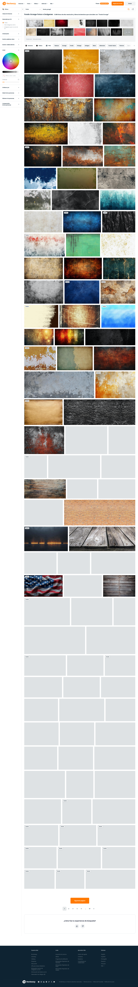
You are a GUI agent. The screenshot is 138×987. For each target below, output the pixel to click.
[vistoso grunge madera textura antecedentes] (69, 337)
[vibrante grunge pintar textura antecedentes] (119, 133)
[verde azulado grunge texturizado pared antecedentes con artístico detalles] (117, 200)
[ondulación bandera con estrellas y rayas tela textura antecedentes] (43, 586)
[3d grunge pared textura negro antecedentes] (41, 835)
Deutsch (103, 961)
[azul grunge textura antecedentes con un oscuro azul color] (82, 221)
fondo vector (112, 45)
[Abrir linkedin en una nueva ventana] (43, 981)
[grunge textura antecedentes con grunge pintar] (40, 857)
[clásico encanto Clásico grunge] (79, 784)
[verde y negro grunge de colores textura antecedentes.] (83, 245)
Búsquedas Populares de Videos (62, 969)
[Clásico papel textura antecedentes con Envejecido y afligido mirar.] (115, 733)
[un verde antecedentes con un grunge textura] (76, 178)
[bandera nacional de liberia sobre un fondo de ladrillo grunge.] (40, 563)
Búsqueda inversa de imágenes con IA (37, 969)
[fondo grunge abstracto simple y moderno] (41, 316)
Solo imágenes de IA (9, 25)
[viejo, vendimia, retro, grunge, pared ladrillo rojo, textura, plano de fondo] (99, 512)
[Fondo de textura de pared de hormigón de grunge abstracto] (86, 440)
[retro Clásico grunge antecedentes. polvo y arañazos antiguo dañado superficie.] (81, 687)
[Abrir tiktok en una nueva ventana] (49, 981)
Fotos (28, 3)
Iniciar (130, 3)
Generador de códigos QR (38, 974)
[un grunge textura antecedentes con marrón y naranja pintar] (118, 292)
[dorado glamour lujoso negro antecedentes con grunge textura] (39, 879)
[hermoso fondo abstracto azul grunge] (117, 61)
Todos (5, 22)
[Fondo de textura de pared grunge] (44, 245)
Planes (97, 3)
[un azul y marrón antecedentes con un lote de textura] (119, 268)
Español (103, 956)
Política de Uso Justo (109, 981)
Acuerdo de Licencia (61, 954)
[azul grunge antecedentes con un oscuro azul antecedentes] (82, 292)
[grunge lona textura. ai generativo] (115, 784)
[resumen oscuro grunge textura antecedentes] (44, 440)
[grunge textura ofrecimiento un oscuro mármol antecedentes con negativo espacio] (75, 200)
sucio (129, 45)
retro (94, 45)
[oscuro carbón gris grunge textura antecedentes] (124, 611)
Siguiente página (79, 901)
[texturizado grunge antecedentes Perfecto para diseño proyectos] (83, 586)
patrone (122, 45)
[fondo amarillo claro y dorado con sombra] (54, 640)
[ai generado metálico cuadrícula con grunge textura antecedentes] (42, 156)
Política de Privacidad (98, 981)
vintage (79, 45)
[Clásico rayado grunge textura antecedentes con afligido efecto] (80, 316)
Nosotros (80, 959)
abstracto (102, 45)
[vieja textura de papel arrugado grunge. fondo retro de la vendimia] (43, 512)
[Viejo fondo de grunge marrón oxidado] (118, 857)
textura (57, 45)
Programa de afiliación (62, 959)
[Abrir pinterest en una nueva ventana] (46, 981)
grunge (64, 45)
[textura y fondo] (122, 440)
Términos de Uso (88, 981)
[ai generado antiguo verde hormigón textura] (41, 710)
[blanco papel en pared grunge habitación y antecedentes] (35, 466)
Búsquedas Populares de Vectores (62, 962)
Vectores (20, 3)
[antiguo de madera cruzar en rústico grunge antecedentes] (85, 665)
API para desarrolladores (38, 966)
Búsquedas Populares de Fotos (62, 965)
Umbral (4, 79)
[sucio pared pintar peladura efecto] (114, 758)
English (103, 954)
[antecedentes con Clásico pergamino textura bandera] (74, 466)
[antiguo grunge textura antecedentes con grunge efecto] (43, 687)
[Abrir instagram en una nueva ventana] (41, 981)
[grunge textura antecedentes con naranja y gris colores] (83, 156)
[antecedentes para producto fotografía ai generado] (114, 358)
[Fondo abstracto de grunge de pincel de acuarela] (78, 835)
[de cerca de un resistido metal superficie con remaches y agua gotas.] (70, 879)
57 (89, 908)
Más (51, 3)
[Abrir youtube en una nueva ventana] (54, 981)
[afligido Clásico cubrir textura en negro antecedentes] (81, 710)
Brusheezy (34, 954)
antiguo (87, 45)
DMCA (57, 956)
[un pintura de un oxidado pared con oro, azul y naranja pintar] (44, 784)
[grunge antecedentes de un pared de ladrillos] (99, 412)
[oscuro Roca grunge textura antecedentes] (91, 611)
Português (104, 959)
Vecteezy (33, 956)
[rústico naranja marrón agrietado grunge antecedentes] (116, 835)
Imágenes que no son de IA (11, 27)
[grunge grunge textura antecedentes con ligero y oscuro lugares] (38, 337)
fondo (71, 45)
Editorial (44, 3)
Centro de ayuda (82, 954)
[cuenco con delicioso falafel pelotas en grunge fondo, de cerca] (77, 733)
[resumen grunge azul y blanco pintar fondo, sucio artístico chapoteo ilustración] (40, 178)
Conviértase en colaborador (82, 962)
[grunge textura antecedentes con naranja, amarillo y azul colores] (114, 109)
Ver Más (128, 32)
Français (103, 963)
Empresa (33, 961)
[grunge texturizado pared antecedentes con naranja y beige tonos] (115, 384)
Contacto (80, 956)
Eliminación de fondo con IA (38, 972)
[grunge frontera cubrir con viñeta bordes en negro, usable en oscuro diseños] (40, 758)
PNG (49, 45)
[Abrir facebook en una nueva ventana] (38, 981)
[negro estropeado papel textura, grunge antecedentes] (118, 221)
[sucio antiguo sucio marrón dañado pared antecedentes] (41, 733)
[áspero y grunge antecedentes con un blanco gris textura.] (37, 200)
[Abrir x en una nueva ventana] (51, 981)
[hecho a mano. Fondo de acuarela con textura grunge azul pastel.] (116, 488)
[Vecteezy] (9, 3)
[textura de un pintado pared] (42, 811)
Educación (34, 963)
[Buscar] (129, 9)
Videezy (33, 959)
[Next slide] (132, 46)
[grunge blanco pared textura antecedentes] (43, 221)
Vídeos (36, 3)
